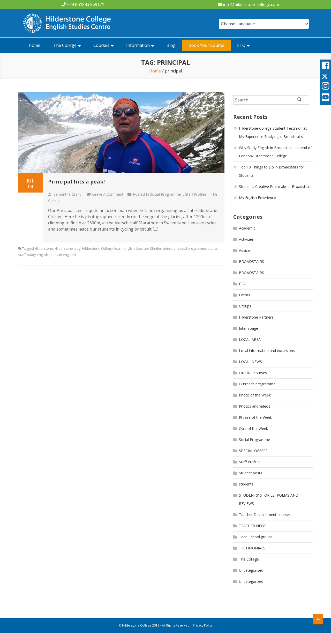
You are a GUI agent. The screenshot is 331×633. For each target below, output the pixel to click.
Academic (247, 228)
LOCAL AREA (250, 339)
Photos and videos (254, 406)
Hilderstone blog (67, 248)
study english (37, 254)
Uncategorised (251, 570)
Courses (101, 45)
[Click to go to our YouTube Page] (325, 99)
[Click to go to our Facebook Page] (325, 67)
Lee (139, 248)
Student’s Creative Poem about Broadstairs (275, 186)
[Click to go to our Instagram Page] (325, 87)
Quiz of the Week (253, 428)
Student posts (250, 472)
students (246, 484)
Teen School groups (256, 536)
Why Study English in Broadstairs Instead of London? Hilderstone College (275, 151)
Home (34, 45)
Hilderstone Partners (256, 317)
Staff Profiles (196, 194)
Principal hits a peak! (76, 181)
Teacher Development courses (265, 514)
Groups (245, 306)
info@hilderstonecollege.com (251, 4)
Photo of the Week (255, 395)
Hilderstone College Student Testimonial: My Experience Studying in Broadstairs (273, 132)
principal (169, 248)
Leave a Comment (107, 194)
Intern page (248, 328)
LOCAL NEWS (250, 361)
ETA (242, 283)
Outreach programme (257, 383)
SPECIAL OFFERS (253, 450)
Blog (171, 45)
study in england (63, 254)
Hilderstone (44, 248)
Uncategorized (251, 581)
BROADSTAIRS (251, 261)
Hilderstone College (97, 248)
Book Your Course (206, 45)
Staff (22, 254)
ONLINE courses (253, 372)
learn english (124, 248)
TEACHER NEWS (252, 525)
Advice (244, 250)
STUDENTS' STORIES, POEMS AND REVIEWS (268, 499)
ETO (241, 45)
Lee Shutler (152, 248)
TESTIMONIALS (252, 548)
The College (65, 45)
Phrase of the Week (255, 417)
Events (244, 294)
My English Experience (257, 197)
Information (138, 45)
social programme (192, 248)
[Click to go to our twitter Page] (325, 76)
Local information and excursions (267, 350)
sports (213, 248)
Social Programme (165, 194)
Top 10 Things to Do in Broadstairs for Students (271, 171)
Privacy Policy (203, 625)
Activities (246, 239)
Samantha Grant (67, 194)
